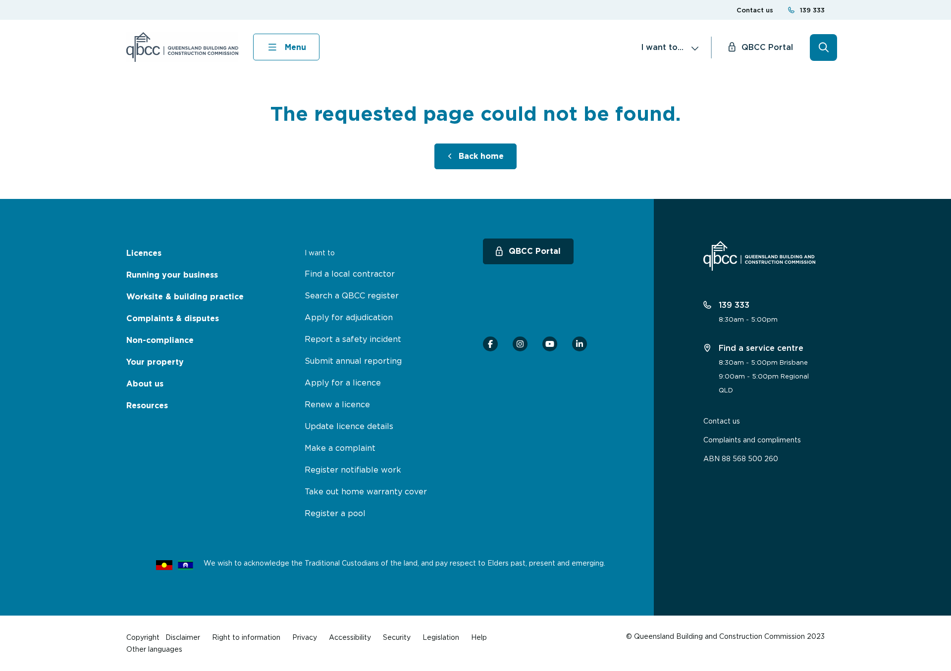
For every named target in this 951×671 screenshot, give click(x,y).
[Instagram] (520, 343)
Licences (143, 253)
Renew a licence (337, 404)
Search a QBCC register (352, 295)
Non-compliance (160, 340)
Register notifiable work (353, 470)
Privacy (304, 637)
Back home (481, 156)
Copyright (142, 637)
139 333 (812, 10)
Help (479, 637)
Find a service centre (759, 348)
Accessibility (350, 637)
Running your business (172, 275)
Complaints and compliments (752, 439)
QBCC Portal (767, 47)
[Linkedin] (579, 343)
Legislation (441, 637)
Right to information (246, 637)
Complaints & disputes (172, 318)
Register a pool (335, 513)
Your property (155, 362)
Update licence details (349, 426)
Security (397, 637)
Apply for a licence (343, 382)
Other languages (154, 649)
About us (144, 384)
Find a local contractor (350, 274)
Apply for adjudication (349, 317)
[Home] (182, 47)
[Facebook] (490, 343)
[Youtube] (549, 343)
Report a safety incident (353, 339)
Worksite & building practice (185, 296)
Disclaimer (182, 637)
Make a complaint (340, 448)
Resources (147, 405)
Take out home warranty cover (366, 491)
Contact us (755, 10)
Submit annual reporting (353, 361)
